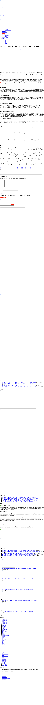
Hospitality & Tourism (6, 639)
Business (4, 31)
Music (6, 43)
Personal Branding (5, 654)
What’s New (7, 28)
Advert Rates (4, 9)
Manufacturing (5, 647)
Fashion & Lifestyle (5, 635)
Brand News (4, 625)
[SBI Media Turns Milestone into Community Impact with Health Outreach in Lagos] (8, 610)
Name (1, 188)
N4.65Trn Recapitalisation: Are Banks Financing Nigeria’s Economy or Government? (17, 385)
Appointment (4, 619)
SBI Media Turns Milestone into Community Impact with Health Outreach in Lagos (17, 387)
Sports (6, 40)
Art (2, 621)
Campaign (6, 29)
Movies (6, 42)
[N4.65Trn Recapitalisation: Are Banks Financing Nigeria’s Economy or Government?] (8, 588)
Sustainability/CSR (8, 30)
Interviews (4, 645)
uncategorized (4, 664)
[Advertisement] (22, 61)
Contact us (4, 11)
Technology (4, 32)
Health (6, 39)
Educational (4, 629)
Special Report (5, 37)
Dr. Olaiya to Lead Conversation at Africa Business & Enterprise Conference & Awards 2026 (19, 382)
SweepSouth (2, 82)
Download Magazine (6, 10)
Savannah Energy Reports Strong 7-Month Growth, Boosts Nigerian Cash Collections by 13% (19, 386)
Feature (3, 636)
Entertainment (4, 631)
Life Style (4, 646)
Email (1, 191)
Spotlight (4, 659)
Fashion (3, 633)
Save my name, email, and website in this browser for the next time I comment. (15, 195)
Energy (6, 36)
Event (3, 632)
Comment (2, 186)
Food (5, 41)
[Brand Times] (3, 15)
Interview (4, 644)
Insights (3, 33)
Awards (3, 624)
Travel (3, 662)
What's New (4, 665)
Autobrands (7, 35)
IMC (3, 640)
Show (3, 655)
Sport (3, 657)
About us (4, 8)
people (3, 653)
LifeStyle (4, 38)
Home (3, 7)
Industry (3, 34)
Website (1, 193)
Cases (3, 628)
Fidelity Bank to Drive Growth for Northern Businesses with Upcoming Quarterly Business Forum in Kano (21, 383)
